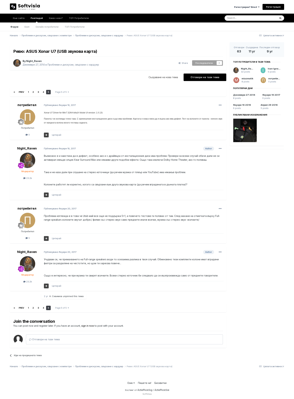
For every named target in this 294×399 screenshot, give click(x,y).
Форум (14, 26)
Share (184, 63)
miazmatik (247, 78)
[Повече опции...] (220, 105)
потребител (27, 105)
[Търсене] (280, 18)
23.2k (29, 178)
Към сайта (18, 18)
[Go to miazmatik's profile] (236, 80)
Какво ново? (56, 18)
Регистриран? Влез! (246, 7)
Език (130, 382)
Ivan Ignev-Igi (275, 68)
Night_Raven (34, 61)
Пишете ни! (144, 382)
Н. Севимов (55, 296)
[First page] (14, 92)
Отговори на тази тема (205, 77)
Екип (26, 26)
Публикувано (60, 105)
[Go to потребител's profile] (27, 117)
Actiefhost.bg (144, 389)
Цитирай (56, 134)
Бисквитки (160, 382)
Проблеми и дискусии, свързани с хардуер (73, 64)
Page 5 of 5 (61, 92)
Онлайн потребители (47, 26)
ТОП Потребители (75, 26)
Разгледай (37, 18)
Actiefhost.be (161, 389)
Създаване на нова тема (163, 77)
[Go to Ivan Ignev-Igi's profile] (263, 70)
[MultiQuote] (46, 135)
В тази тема (266, 18)
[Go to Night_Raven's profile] (17, 63)
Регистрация (273, 6)
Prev (21, 92)
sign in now (87, 325)
